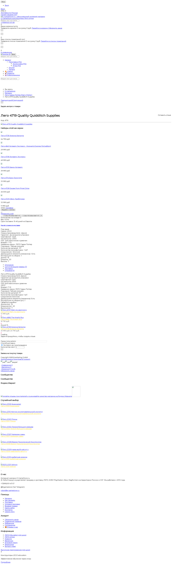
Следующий (18, 100)
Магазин (8, 498)
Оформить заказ (55, 28)
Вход (7, 5)
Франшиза (9, 544)
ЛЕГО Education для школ (15, 535)
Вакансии (9, 541)
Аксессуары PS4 (19, 64)
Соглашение (10, 525)
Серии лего (10, 512)
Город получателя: (8, 341)
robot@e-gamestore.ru (10, 490)
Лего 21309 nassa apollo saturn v (14, 451)
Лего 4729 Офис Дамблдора (12, 199)
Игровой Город (11, 543)
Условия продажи (12, 504)
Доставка (9, 269)
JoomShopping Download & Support (15, 359)
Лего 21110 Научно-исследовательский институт (21, 414)
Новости (8, 539)
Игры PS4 (17, 66)
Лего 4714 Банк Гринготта (11, 178)
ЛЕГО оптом (10, 537)
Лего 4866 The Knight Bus (11, 319)
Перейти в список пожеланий (53, 41)
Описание (9, 265)
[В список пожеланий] (1, 212)
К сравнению (6, 52)
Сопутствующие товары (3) (16, 267)
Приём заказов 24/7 (9, 15)
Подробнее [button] (5, 562)
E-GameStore (17, 18)
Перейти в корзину (40, 28)
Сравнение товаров (13, 521)
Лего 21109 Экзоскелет (10, 406)
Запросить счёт (7, 214)
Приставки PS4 (15, 62)
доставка (9, 208)
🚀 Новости (9, 73)
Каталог (8, 60)
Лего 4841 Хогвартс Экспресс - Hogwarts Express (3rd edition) (26, 146)
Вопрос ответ (10, 546)
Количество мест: (8, 347)
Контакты (9, 510)
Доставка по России (9, 13)
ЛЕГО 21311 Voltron (8, 466)
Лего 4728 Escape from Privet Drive (15, 188)
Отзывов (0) (10, 271)
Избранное (9, 523)
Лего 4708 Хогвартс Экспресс (13, 157)
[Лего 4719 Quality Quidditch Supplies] (16, 124)
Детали (12, 69)
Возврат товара (11, 506)
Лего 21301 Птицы (8, 421)
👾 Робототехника (12, 75)
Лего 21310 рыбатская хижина (13, 459)
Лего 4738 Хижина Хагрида (12, 136)
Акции (12, 68)
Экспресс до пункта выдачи (15, 345)
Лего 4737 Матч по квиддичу (13, 312)
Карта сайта (9, 508)
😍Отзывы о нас (11, 527)
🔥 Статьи (9, 71)
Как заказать (10, 500)
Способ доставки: (8, 343)
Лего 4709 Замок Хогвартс (12, 167)
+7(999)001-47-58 (8, 22)
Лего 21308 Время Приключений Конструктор (20, 444)
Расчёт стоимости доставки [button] (10, 225)
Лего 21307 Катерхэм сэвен (12, 436)
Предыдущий (7, 100)
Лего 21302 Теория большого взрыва (16, 429)
